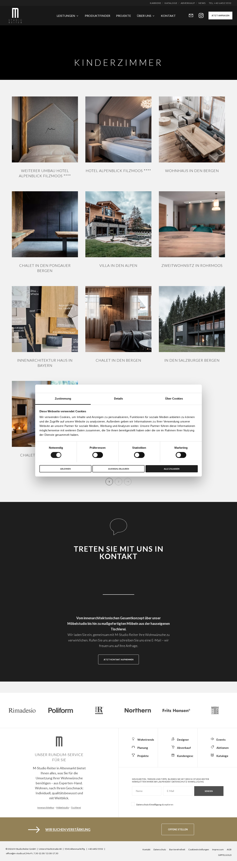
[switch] (97, 455)
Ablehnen (65, 468)
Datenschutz (159, 849)
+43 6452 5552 (95, 849)
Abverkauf (188, 3)
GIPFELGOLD (224, 855)
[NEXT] (127, 481)
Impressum (218, 849)
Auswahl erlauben (118, 468)
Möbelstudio (62, 807)
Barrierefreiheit (177, 849)
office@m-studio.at (15, 853)
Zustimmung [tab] (63, 398)
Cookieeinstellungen (198, 849)
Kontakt (146, 849)
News (202, 3)
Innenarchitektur (45, 807)
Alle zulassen (171, 468)
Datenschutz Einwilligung (148, 804)
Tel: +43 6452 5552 (220, 3)
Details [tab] (118, 398)
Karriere (155, 3)
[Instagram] (199, 15)
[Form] (188, 15)
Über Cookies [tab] (174, 398)
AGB (229, 849)
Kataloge (171, 3)
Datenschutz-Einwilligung (188, 781)
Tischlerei (76, 807)
